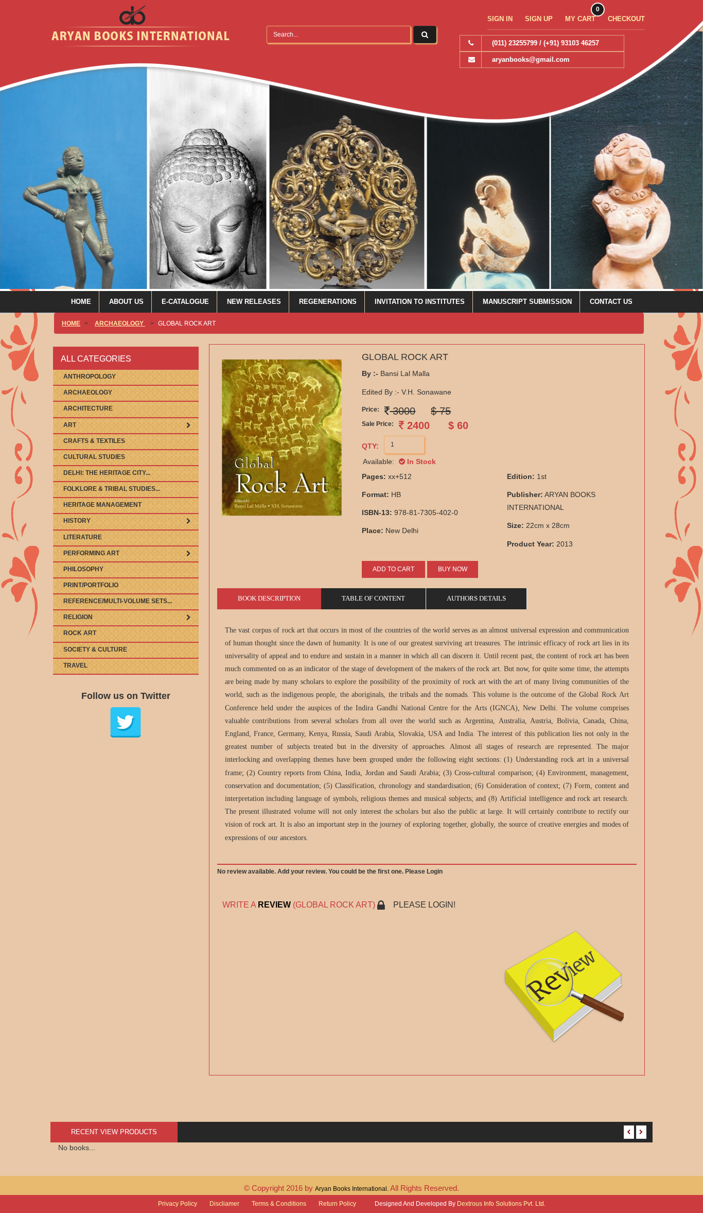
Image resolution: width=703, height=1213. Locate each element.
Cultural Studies (94, 456)
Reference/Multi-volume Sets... (117, 601)
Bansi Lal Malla (396, 373)
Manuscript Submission (527, 301)
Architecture (88, 408)
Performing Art (91, 553)
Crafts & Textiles (94, 441)
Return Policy (337, 1203)
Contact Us (611, 301)
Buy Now (452, 569)
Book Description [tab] (269, 598)
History (77, 520)
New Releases (254, 301)
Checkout (626, 19)
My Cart (580, 19)
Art (69, 425)
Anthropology (89, 376)
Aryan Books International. (352, 1188)
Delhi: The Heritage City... (106, 472)
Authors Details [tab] (476, 598)
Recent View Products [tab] (114, 1132)
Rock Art (79, 633)
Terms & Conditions (279, 1203)
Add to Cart (393, 569)
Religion (78, 617)
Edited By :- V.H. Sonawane (406, 392)
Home (81, 301)
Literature (82, 537)
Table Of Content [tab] (373, 598)
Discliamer (224, 1203)
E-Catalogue (185, 301)
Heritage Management (102, 504)
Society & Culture (95, 649)
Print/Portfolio (90, 585)
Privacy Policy (177, 1203)
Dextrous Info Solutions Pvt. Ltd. (501, 1203)
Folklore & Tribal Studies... (111, 488)
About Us (126, 301)
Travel (75, 665)
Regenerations (328, 301)
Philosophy (83, 569)
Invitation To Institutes (420, 301)
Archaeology (120, 323)
